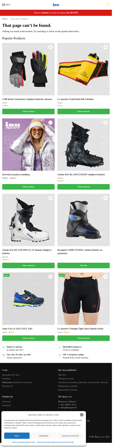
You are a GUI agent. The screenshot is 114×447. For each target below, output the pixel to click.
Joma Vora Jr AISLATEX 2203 (17, 328)
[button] (81, 414)
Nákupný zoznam (66, 379)
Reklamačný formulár (67, 390)
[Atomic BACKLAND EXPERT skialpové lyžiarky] (83, 144)
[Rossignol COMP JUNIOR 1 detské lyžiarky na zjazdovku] (83, 220)
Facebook (6, 401)
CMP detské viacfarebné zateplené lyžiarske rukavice (27, 99)
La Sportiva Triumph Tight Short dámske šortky (80, 328)
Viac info (83, 265)
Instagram (6, 405)
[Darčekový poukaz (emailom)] (28, 144)
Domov (5, 19)
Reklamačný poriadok (67, 386)
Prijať (16, 436)
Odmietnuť (43, 436)
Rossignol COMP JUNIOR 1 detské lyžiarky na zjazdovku (79, 251)
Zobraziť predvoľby (70, 436)
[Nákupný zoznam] (50, 47)
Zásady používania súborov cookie (23, 442)
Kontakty (6, 379)
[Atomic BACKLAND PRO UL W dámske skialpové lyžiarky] (28, 220)
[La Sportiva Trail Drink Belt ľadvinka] (83, 69)
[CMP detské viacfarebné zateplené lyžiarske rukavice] (28, 69)
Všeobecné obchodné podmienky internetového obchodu (55, 442)
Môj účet (62, 375)
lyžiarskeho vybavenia (17, 382)
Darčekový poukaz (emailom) (16, 174)
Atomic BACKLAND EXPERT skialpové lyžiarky (81, 174)
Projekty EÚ (7, 386)
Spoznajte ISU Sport (11, 375)
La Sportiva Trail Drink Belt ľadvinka (75, 99)
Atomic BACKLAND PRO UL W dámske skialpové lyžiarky (26, 251)
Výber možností (28, 111)
